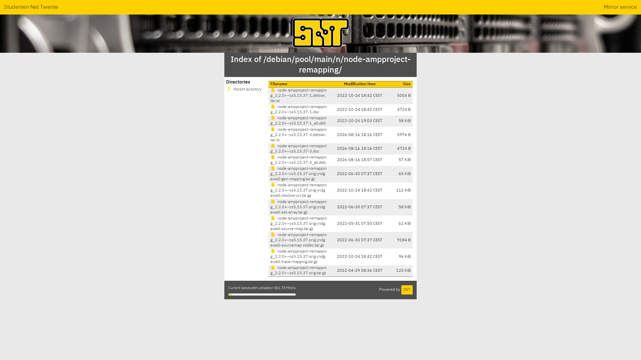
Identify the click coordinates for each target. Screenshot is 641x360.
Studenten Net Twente (31, 7)
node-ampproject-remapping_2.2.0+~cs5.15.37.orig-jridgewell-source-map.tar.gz (298, 223)
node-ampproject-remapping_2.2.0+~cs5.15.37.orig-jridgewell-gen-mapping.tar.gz (298, 174)
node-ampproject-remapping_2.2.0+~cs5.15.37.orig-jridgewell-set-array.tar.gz (298, 207)
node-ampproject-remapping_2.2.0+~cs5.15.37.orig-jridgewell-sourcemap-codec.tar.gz (298, 240)
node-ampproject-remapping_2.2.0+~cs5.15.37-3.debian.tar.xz (298, 135)
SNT (407, 290)
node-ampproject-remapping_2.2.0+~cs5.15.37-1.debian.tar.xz (298, 95)
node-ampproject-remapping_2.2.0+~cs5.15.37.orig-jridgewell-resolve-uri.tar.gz (298, 190)
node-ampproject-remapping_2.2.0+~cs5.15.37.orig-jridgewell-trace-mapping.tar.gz (298, 257)
